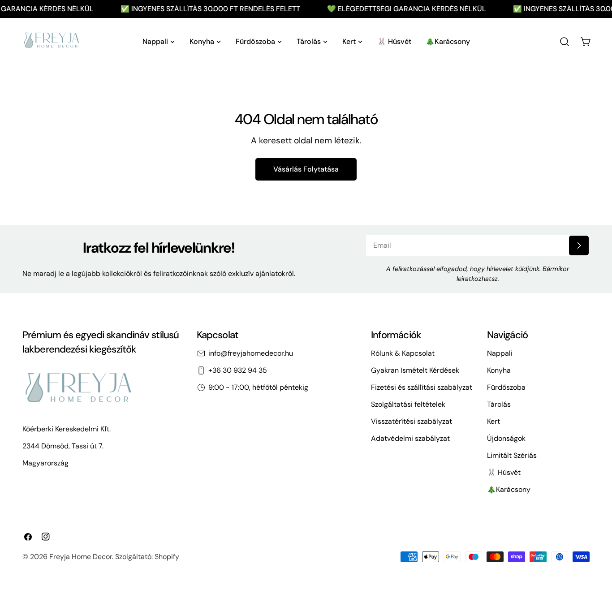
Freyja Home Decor (80, 556)
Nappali (500, 353)
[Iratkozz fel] (579, 245)
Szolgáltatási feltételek (408, 404)
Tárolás (499, 404)
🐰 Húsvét (504, 472)
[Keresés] (564, 42)
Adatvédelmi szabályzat (410, 438)
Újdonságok (506, 438)
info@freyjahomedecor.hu (250, 353)
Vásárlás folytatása (306, 169)
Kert (493, 421)
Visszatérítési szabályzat (411, 421)
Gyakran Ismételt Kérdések (415, 370)
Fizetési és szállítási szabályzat (421, 387)
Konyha (499, 370)
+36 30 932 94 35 (237, 370)
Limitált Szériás (512, 455)
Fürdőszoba (506, 387)
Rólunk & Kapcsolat (403, 353)
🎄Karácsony (508, 489)
